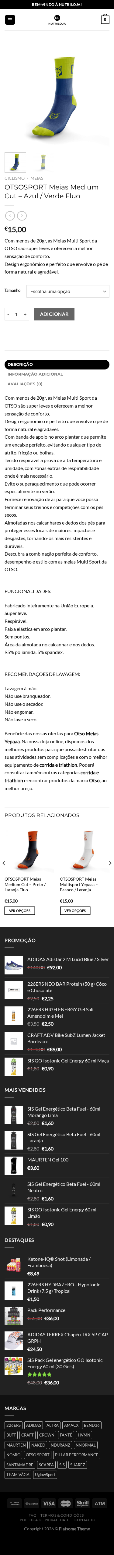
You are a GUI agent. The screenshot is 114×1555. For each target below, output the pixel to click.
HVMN (84, 1435)
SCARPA (46, 1464)
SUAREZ (77, 1464)
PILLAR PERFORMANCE (76, 1454)
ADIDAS (33, 1425)
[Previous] (14, 95)
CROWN (46, 1435)
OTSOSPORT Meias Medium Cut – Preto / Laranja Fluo (25, 884)
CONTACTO (85, 1520)
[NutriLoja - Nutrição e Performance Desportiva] (57, 19)
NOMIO (13, 1454)
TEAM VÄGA (17, 1474)
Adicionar (54, 314)
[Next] (99, 95)
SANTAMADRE (19, 1464)
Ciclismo (15, 178)
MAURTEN (16, 1445)
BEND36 (92, 1425)
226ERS (13, 1425)
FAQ (32, 1515)
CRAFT (27, 1435)
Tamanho (12, 290)
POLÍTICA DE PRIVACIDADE (45, 1520)
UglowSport (45, 1474)
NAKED (38, 1445)
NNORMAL (86, 1445)
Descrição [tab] (20, 364)
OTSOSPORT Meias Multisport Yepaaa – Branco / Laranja (79, 884)
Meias (36, 178)
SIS (62, 1464)
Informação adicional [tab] (35, 374)
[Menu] (10, 20)
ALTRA (53, 1425)
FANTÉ (66, 1435)
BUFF (11, 1435)
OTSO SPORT (38, 1454)
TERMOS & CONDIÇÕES (62, 1515)
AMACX (71, 1425)
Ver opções (19, 911)
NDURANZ (60, 1445)
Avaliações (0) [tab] (25, 384)
